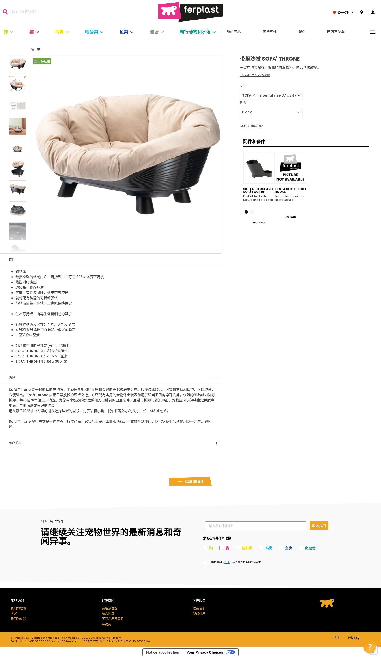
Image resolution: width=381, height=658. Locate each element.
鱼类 (124, 32)
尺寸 (243, 86)
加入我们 (319, 525)
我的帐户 (199, 613)
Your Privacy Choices (205, 652)
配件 (301, 31)
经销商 (106, 624)
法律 (336, 638)
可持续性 (270, 31)
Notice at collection (162, 652)
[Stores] (361, 12)
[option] (127, 152)
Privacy (353, 638)
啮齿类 (91, 32)
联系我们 (199, 608)
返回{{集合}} (193, 481)
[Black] (246, 212)
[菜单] (372, 31)
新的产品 (234, 31)
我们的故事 (18, 608)
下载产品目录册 (112, 619)
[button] (342, 12)
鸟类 (59, 32)
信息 (227, 562)
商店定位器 (336, 31)
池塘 (154, 32)
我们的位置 (18, 619)
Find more (259, 222)
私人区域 (108, 613)
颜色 (243, 102)
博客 (14, 613)
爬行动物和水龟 (195, 32)
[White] (252, 212)
